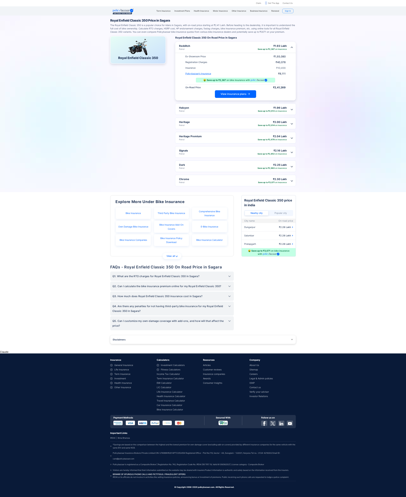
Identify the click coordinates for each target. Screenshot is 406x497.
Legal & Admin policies (261, 378)
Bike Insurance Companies (133, 240)
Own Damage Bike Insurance (133, 226)
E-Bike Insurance (209, 226)
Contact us (255, 387)
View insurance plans (233, 93)
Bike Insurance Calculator (209, 240)
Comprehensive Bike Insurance (209, 213)
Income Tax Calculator (168, 374)
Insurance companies (214, 374)
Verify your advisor (259, 391)
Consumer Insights (212, 383)
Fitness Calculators (170, 369)
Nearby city (257, 213)
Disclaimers (119, 339)
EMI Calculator (164, 383)
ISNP (252, 383)
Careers (253, 374)
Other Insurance (122, 387)
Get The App (273, 3)
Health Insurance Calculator (171, 396)
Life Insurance (121, 369)
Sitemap (253, 369)
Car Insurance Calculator (169, 405)
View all (171, 256)
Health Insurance (123, 383)
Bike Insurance (133, 213)
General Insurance (123, 365)
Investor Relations (258, 396)
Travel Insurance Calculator (171, 400)
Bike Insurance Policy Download (171, 240)
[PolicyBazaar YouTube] (290, 423)
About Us (254, 365)
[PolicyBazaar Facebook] (264, 423)
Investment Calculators (173, 365)
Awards (207, 378)
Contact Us (288, 3)
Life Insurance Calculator (169, 391)
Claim (258, 3)
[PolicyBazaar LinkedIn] (281, 423)
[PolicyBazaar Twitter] (273, 423)
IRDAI (112, 438)
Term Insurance (122, 374)
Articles (207, 365)
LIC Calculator (164, 387)
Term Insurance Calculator (170, 378)
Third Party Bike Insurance (171, 213)
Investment (120, 378)
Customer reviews (212, 369)
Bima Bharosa (124, 438)
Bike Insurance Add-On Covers (171, 226)
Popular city (281, 213)
